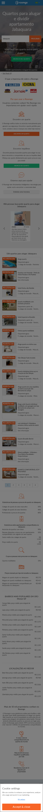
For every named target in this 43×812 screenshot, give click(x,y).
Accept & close (21, 807)
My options (21, 799)
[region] (21, 798)
